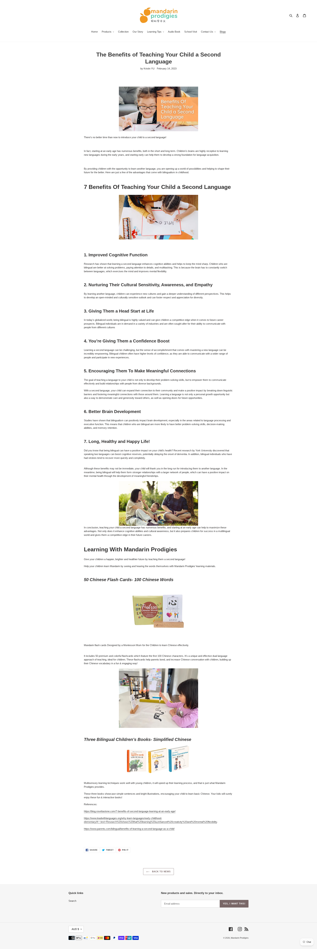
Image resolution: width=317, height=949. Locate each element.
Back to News (161, 871)
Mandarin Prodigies (239, 938)
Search (72, 900)
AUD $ (75, 929)
